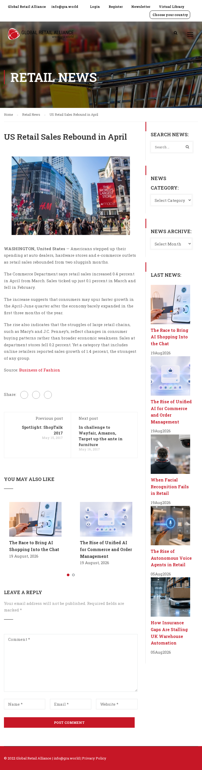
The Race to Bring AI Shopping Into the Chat (169, 336)
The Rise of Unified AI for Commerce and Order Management (106, 549)
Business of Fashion (39, 370)
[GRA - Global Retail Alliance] (41, 36)
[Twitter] (36, 395)
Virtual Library (171, 6)
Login (95, 6)
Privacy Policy (94, 758)
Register (116, 6)
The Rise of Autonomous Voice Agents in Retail (171, 557)
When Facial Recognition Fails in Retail (170, 486)
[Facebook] (24, 395)
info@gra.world (64, 6)
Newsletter (140, 6)
